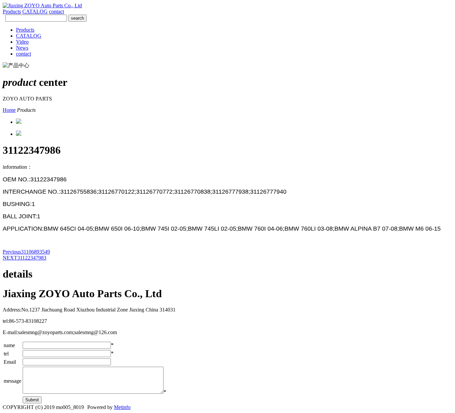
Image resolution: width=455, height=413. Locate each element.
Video (22, 42)
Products (12, 11)
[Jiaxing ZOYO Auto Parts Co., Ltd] (42, 5)
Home (9, 110)
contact (56, 11)
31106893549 (26, 252)
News (22, 48)
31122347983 (24, 258)
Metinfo (122, 407)
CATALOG (35, 11)
